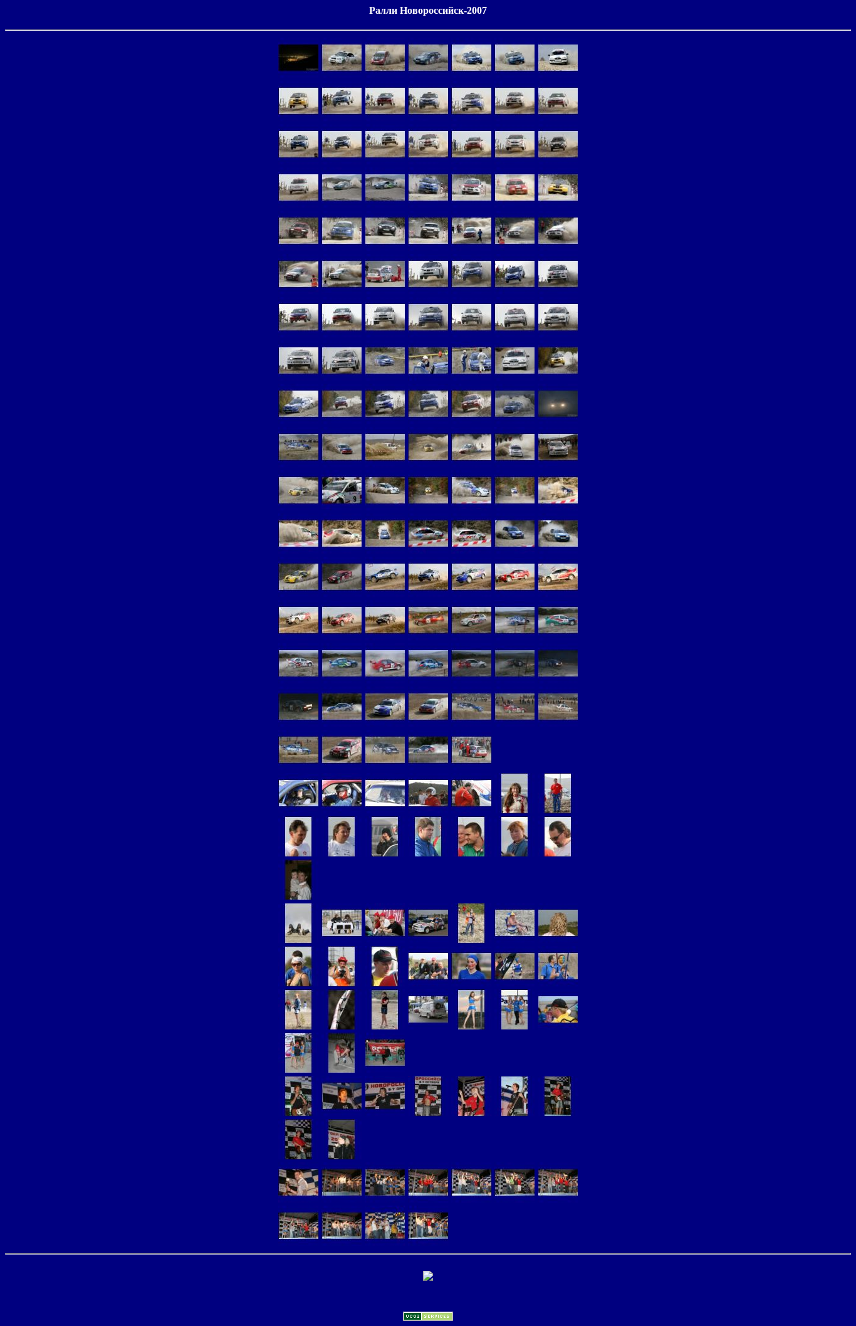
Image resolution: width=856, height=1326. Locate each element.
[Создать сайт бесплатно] (428, 1317)
